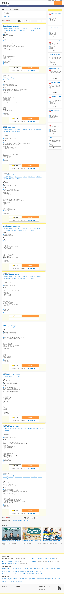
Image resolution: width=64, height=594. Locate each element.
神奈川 (53, 558)
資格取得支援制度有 (40, 578)
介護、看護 (20, 571)
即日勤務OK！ (11, 28)
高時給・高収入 (25, 28)
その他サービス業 (39, 571)
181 (34, 517)
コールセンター (23, 573)
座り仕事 (26, 578)
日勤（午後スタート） (6, 581)
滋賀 (9, 561)
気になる (16, 67)
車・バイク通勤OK (31, 30)
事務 (13, 573)
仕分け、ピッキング (44, 568)
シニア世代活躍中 (38, 28)
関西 (3, 561)
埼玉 (46, 558)
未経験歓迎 (5, 28)
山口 (48, 561)
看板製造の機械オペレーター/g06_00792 (12, 26)
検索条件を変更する (7, 16)
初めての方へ (5, 586)
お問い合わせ (42, 589)
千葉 (48, 558)
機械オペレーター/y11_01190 (9, 325)
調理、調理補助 (30, 571)
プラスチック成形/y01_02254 (9, 127)
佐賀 (11, 563)
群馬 (43, 558)
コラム (29, 586)
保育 (25, 571)
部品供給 (38, 568)
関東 (33, 558)
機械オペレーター (21, 568)
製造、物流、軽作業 (5, 568)
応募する (30, 67)
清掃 (23, 571)
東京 (51, 558)
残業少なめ (31, 28)
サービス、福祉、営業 (6, 571)
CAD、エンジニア (32, 573)
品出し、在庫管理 (57, 568)
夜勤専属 (12, 581)
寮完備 (46, 578)
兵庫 (16, 561)
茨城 (39, 558)
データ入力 (17, 573)
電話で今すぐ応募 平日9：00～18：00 (23, 71)
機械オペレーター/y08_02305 (9, 77)
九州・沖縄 (4, 563)
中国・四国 (34, 561)
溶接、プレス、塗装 (28, 568)
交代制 (16, 581)
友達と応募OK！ (14, 30)
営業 (34, 571)
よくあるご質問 (60, 0)
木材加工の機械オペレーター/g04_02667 (12, 226)
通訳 (27, 573)
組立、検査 (15, 568)
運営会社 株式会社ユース (52, 0)
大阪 (13, 561)
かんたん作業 (20, 30)
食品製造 (34, 568)
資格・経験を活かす (7, 30)
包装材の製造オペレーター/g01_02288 (11, 374)
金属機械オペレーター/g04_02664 (10, 475)
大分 (18, 563)
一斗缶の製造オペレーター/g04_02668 (11, 174)
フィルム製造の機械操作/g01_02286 (11, 274)
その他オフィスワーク (40, 573)
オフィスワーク (5, 573)
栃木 (41, 558)
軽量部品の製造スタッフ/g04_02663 (11, 426)
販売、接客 (15, 571)
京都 (11, 561)
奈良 (18, 561)
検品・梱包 (51, 568)
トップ (3, 5)
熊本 (16, 563)
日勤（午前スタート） (18, 28)
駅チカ (25, 30)
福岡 (9, 563)
